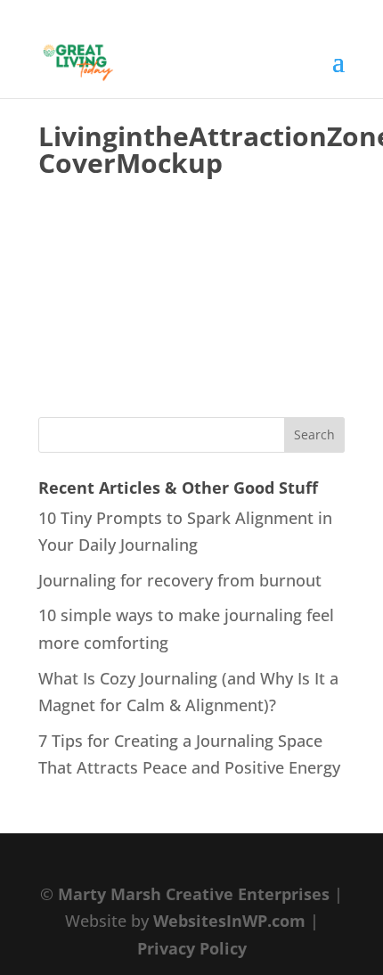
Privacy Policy (192, 948)
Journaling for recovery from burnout (180, 580)
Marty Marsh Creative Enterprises (194, 894)
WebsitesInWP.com (229, 920)
